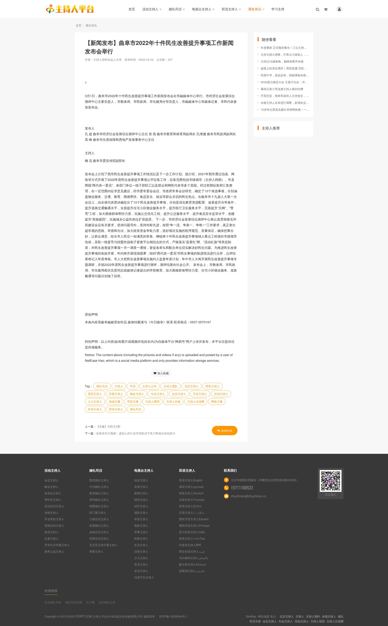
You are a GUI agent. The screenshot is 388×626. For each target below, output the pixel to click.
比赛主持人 (51, 538)
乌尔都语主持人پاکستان (193, 558)
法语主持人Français (191, 500)
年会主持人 (158, 394)
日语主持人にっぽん (192, 512)
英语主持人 (95, 394)
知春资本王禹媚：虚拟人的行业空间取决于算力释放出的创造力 (135, 433)
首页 (132, 9)
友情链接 (50, 590)
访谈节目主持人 (144, 577)
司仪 (133, 386)
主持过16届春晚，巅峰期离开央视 (282, 61)
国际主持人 (141, 512)
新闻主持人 (141, 493)
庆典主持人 (116, 394)
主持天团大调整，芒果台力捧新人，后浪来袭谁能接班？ (285, 54)
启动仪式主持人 (54, 506)
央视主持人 (141, 487)
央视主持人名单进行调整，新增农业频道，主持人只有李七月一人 (285, 103)
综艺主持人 (141, 506)
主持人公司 (149, 386)
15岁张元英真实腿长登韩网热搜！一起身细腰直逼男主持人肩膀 (285, 109)
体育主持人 (141, 519)
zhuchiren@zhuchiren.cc (248, 496)
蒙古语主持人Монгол (192, 564)
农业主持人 (141, 571)
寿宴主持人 (96, 551)
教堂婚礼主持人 (99, 493)
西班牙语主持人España (194, 519)
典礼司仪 (135, 409)
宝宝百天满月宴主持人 (103, 545)
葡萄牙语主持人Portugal (194, 525)
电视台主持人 (201, 9)
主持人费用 (152, 401)
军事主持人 (141, 532)
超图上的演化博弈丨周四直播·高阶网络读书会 (285, 68)
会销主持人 (51, 512)
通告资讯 (254, 9)
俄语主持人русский (191, 487)
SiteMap (251, 616)
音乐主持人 (141, 564)
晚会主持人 (137, 394)
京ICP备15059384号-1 (173, 616)
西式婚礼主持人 (99, 480)
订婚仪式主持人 (99, 519)
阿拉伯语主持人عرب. (192, 551)
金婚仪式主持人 (99, 532)
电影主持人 (141, 525)
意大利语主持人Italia (192, 532)
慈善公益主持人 (54, 551)
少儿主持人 (95, 401)
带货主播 (132, 401)
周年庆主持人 (52, 500)
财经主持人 (141, 500)
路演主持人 (51, 532)
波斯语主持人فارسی (192, 571)
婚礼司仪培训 (73, 602)
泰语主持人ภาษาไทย (192, 538)
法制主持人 (141, 551)
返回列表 (226, 431)
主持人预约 (313, 616)
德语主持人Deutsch (191, 493)
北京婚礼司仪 (52, 602)
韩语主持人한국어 (190, 506)
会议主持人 (179, 394)
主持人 (119, 386)
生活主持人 (141, 545)
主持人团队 (170, 386)
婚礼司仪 (175, 9)
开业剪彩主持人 (54, 519)
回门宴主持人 (97, 512)
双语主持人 (230, 9)
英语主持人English (190, 480)
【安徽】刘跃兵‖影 (108, 426)
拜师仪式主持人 (99, 538)
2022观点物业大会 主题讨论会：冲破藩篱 (285, 82)
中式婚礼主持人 (99, 487)
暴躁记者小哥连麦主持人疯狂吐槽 (282, 89)
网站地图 (263, 616)
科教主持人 (141, 538)
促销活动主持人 (54, 525)
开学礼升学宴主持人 (57, 545)
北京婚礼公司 (106, 602)
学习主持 (277, 9)
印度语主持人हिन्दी (190, 545)
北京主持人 (192, 386)
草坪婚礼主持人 (99, 500)
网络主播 (216, 401)
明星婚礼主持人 (99, 506)
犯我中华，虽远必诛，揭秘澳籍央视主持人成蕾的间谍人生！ (285, 75)
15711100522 (242, 487)
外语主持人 (95, 409)
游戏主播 (114, 401)
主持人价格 (173, 401)
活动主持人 (150, 9)
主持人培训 (318, 621)
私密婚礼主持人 (99, 525)
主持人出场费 (195, 401)
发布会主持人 (52, 493)
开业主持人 (200, 394)
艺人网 (90, 602)
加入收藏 (163, 373)
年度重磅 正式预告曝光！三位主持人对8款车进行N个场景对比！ (285, 48)
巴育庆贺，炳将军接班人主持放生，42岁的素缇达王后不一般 (285, 96)
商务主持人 (213, 386)
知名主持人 (141, 480)
